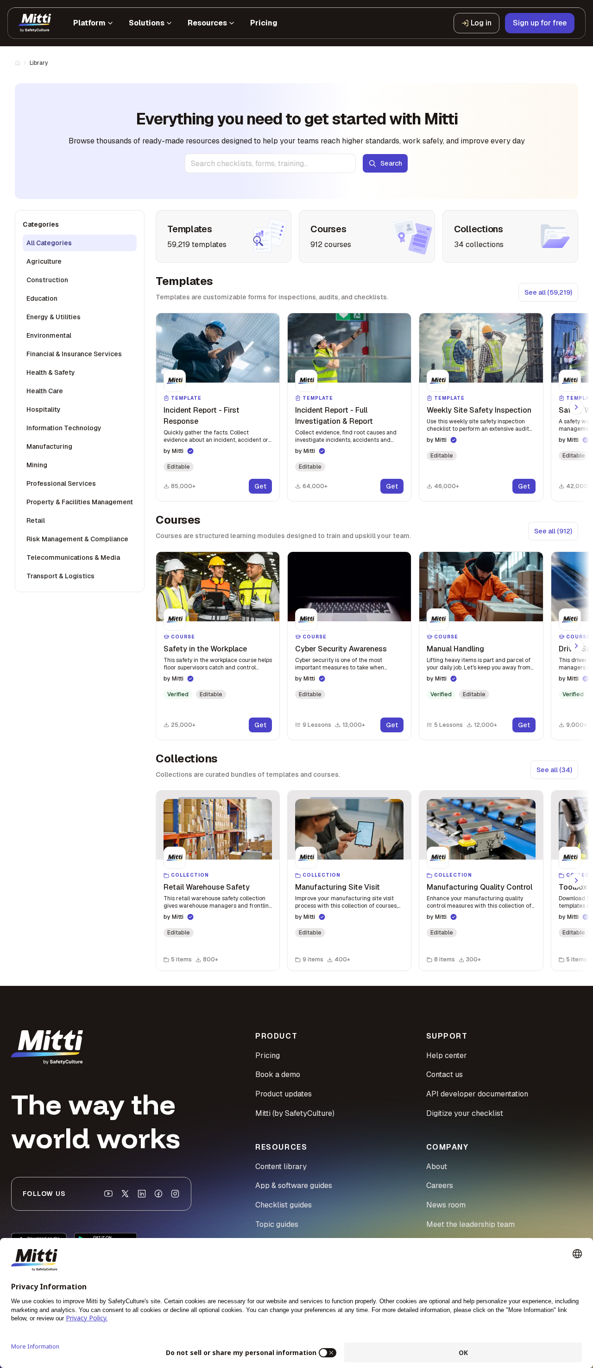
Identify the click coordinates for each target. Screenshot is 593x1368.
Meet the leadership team (470, 1224)
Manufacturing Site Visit (337, 887)
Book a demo (277, 1074)
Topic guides (276, 1224)
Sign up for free (540, 23)
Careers (439, 1185)
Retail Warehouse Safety (207, 887)
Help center (446, 1055)
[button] (218, 407)
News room (446, 1205)
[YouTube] (108, 1193)
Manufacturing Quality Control (479, 887)
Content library (281, 1166)
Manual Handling (455, 649)
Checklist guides (283, 1205)
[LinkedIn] (141, 1193)
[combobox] (270, 163)
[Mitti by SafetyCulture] (35, 23)
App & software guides (293, 1185)
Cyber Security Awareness (341, 649)
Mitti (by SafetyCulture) (294, 1113)
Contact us (444, 1074)
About (436, 1166)
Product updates (283, 1094)
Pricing (267, 1055)
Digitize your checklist (464, 1113)
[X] (125, 1193)
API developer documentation (477, 1094)
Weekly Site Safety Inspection (479, 410)
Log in (481, 23)
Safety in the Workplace (205, 649)
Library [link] (39, 63)
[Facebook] (158, 1193)
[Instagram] (175, 1193)
